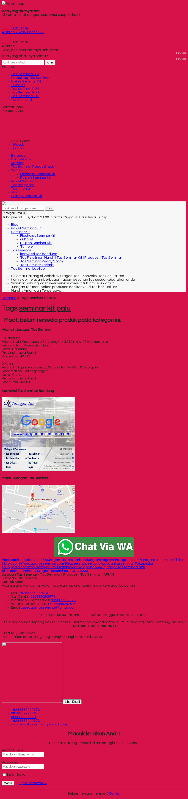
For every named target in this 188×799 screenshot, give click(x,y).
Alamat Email (13, 750)
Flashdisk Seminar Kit (37, 174)
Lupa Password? (33, 783)
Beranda (18, 155)
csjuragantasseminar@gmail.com (48, 607)
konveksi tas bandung (38, 254)
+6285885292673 (33, 593)
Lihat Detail (72, 701)
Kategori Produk (14, 213)
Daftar (115, 793)
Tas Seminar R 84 (25, 74)
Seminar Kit (20, 170)
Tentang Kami (22, 185)
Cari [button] (49, 208)
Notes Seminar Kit (26, 81)
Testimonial (20, 188)
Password (10, 762)
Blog (15, 192)
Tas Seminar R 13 (25, 96)
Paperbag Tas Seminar (30, 78)
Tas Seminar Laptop (28, 268)
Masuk (8, 783)
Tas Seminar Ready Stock (32, 166)
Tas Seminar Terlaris (37, 265)
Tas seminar (21, 250)
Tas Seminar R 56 (25, 89)
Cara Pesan (21, 159)
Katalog (18, 163)
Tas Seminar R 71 (25, 92)
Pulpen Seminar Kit (36, 177)
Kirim (50, 62)
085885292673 (42, 596)
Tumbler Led (21, 100)
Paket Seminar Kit (26, 181)
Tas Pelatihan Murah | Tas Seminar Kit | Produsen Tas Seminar (71, 257)
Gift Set (26, 239)
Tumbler (18, 85)
